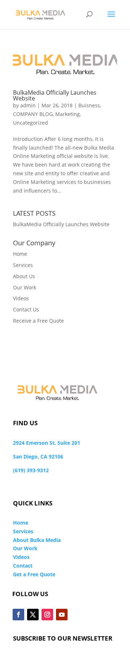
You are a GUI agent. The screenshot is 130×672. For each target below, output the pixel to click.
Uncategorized (30, 122)
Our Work (24, 287)
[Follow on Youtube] (62, 614)
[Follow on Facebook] (18, 614)
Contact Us (26, 309)
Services (23, 265)
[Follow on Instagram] (47, 614)
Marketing (67, 114)
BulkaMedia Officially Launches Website (54, 95)
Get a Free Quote (34, 574)
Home (20, 253)
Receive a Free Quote (38, 320)
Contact (22, 565)
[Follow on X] (33, 614)
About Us (24, 276)
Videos (21, 298)
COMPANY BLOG (33, 114)
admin (28, 105)
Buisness (89, 105)
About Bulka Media (37, 540)
